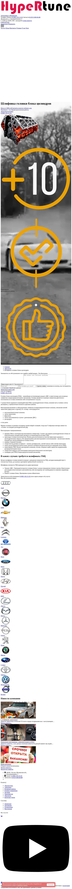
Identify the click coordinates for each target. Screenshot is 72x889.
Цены (7, 28)
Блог (27, 28)
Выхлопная (8, 809)
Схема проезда (27, 20)
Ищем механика (6, 764)
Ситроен (3, 537)
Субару (3, 665)
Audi (2, 488)
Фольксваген (5, 684)
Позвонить (11, 24)
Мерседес (4, 625)
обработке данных (22, 885)
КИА (2, 596)
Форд (2, 566)
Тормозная (7, 804)
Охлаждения (8, 807)
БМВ (2, 507)
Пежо (2, 645)
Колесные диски (9, 797)
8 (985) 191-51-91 (17, 17)
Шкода (3, 655)
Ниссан (3, 498)
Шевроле (4, 517)
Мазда (3, 616)
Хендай (3, 586)
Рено (2, 527)
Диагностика (8, 785)
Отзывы (18, 28)
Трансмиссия (8, 794)
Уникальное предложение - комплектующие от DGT (17, 742)
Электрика (7, 787)
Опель (3, 635)
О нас (24, 28)
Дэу (2, 547)
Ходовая (7, 792)
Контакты (13, 28)
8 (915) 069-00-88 (34, 17)
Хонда (3, 576)
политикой (66, 885)
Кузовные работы (10, 789)
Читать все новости (7, 769)
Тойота (3, 675)
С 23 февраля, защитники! (9, 719)
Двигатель (7, 796)
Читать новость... (6, 723)
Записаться (4, 24)
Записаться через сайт (8, 389)
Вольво (3, 694)
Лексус (3, 606)
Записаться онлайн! (7, 111)
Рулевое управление (10, 790)
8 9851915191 (5, 22)
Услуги (3, 28)
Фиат (2, 557)
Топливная (7, 805)
